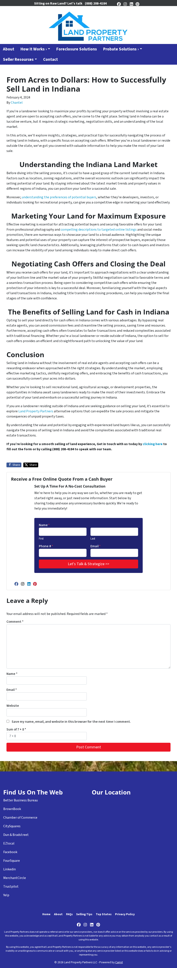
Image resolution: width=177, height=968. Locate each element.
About (58, 914)
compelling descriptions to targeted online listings (99, 229)
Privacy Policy (125, 914)
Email (95, 546)
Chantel (17, 102)
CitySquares (12, 826)
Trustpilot (11, 886)
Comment (15, 621)
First (41, 539)
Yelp (6, 895)
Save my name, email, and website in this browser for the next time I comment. (71, 721)
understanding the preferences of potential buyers (59, 197)
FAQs (69, 914)
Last (92, 539)
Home (46, 914)
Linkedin (9, 869)
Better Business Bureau (20, 800)
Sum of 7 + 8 (16, 729)
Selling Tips (84, 914)
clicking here (153, 444)
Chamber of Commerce (20, 817)
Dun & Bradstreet (16, 834)
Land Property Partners (35, 411)
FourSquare (11, 860)
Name (44, 525)
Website (12, 705)
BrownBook (12, 809)
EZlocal (8, 843)
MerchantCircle (14, 878)
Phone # (46, 546)
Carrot (119, 962)
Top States (104, 914)
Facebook (10, 852)
